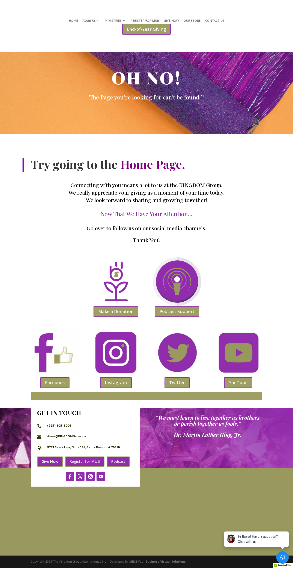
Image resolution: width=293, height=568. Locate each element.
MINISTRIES (113, 21)
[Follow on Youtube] (101, 476)
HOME (73, 21)
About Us (89, 21)
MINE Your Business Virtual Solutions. (158, 561)
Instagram (116, 382)
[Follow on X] (80, 476)
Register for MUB (84, 461)
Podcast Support (177, 311)
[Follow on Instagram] (90, 476)
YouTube (238, 382)
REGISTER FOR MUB (144, 21)
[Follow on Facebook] (70, 476)
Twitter (177, 382)
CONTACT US (214, 21)
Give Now (50, 461)
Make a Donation (116, 311)
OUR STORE (192, 21)
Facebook (55, 382)
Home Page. (152, 164)
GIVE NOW (171, 21)
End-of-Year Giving (146, 29)
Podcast (118, 461)
